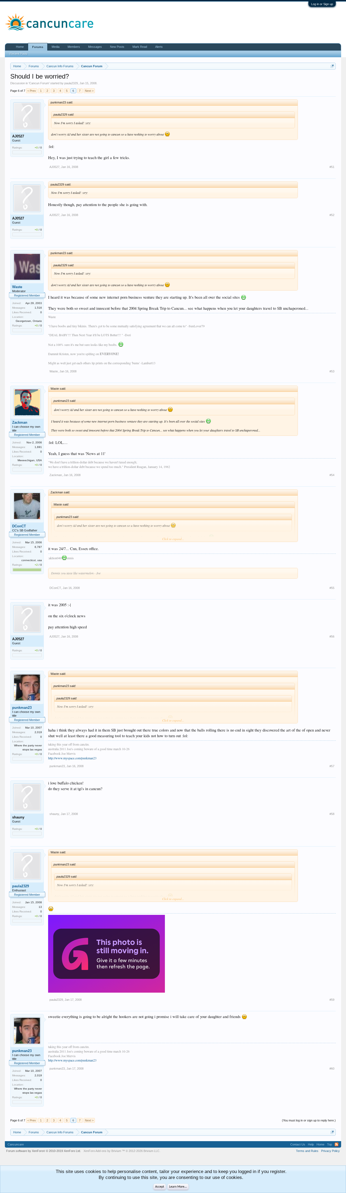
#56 (332, 636)
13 (40, 906)
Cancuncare (16, 1144)
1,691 (38, 447)
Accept (159, 1186)
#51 (332, 166)
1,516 (38, 307)
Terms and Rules (307, 1150)
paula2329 (71, 83)
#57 (332, 766)
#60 (332, 1068)
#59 (332, 999)
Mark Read (139, 46)
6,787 (38, 546)
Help (311, 1144)
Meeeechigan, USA (30, 460)
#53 (332, 371)
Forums (37, 47)
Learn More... (178, 1186)
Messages (95, 46)
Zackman (19, 422)
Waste (17, 287)
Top (329, 1144)
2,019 (38, 732)
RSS (336, 1144)
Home (20, 46)
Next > (89, 90)
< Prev (31, 90)
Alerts (159, 46)
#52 (332, 215)
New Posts (117, 46)
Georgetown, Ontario (29, 320)
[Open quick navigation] (332, 66)
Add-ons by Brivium (122, 1150)
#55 (332, 587)
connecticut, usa (31, 560)
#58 (332, 813)
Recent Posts (19, 53)
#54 (332, 475)
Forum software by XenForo (43, 1150)
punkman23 (22, 708)
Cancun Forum (39, 83)
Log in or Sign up (322, 4)
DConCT (19, 526)
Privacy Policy (330, 1150)
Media (55, 46)
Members (74, 46)
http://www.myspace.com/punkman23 (72, 758)
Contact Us (297, 1144)
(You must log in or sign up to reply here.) (309, 1120)
